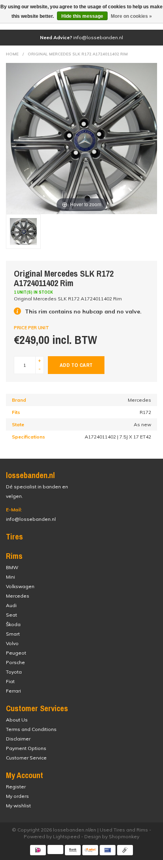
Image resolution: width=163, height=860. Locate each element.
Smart (13, 634)
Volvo (12, 643)
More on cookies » (131, 16)
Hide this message (82, 16)
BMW (12, 567)
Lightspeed (66, 836)
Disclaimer (18, 739)
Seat (11, 615)
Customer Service (26, 758)
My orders (17, 796)
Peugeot (16, 653)
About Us (17, 720)
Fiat (10, 681)
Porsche (15, 662)
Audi (11, 605)
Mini (10, 577)
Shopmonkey (124, 836)
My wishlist (18, 806)
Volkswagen (20, 586)
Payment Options (26, 748)
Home (12, 54)
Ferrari (13, 691)
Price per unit (31, 327)
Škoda (13, 624)
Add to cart (76, 365)
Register (16, 787)
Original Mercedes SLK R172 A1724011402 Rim (78, 54)
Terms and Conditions (31, 729)
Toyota (14, 672)
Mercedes (17, 596)
